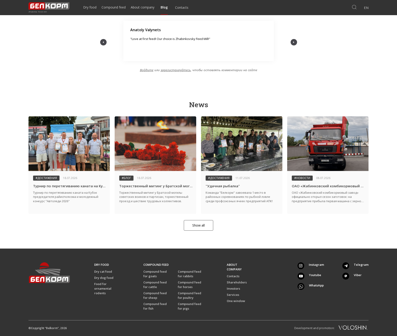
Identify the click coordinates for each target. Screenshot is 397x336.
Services (233, 295)
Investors (233, 288)
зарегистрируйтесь (176, 70)
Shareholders (237, 282)
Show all (198, 225)
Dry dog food (103, 278)
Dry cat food (103, 271)
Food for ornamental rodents (102, 288)
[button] (103, 42)
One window (236, 301)
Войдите (146, 70)
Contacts (233, 276)
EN (366, 7)
